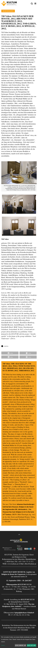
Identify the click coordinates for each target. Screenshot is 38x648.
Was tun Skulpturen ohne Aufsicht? (18, 605)
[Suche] (32, 4)
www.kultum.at (12, 564)
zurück (6, 346)
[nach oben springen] (19, 535)
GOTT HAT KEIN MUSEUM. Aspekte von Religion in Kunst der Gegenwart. (18, 573)
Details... (3, 645)
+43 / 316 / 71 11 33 (25, 561)
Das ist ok (31, 645)
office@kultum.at (30, 564)
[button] (10, 353)
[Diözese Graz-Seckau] (19, 542)
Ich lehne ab (20, 645)
